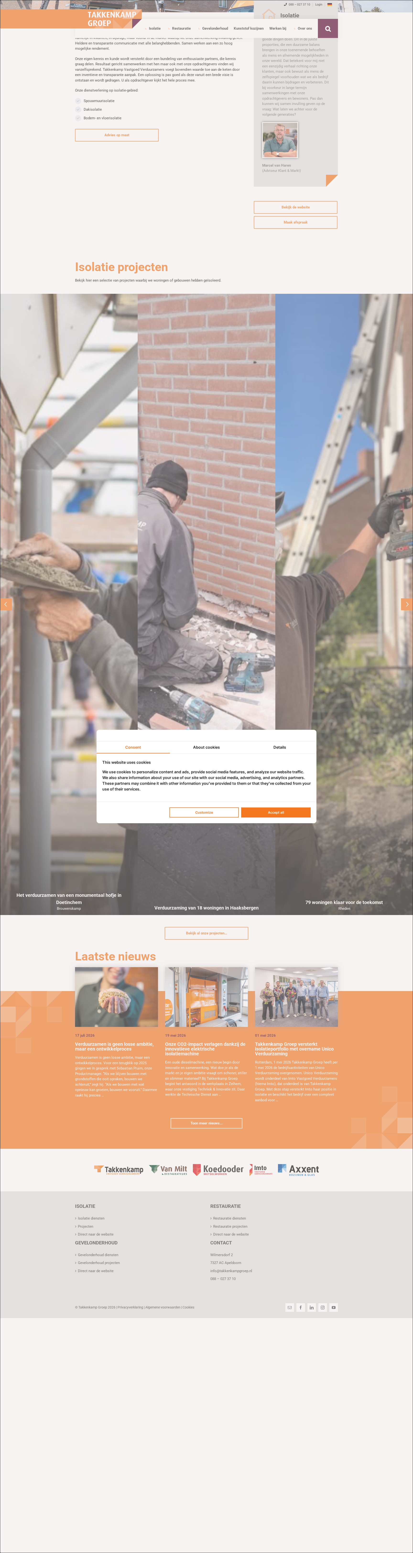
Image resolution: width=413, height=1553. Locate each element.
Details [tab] (279, 747)
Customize (204, 812)
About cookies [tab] (206, 747)
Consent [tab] (133, 747)
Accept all (276, 812)
